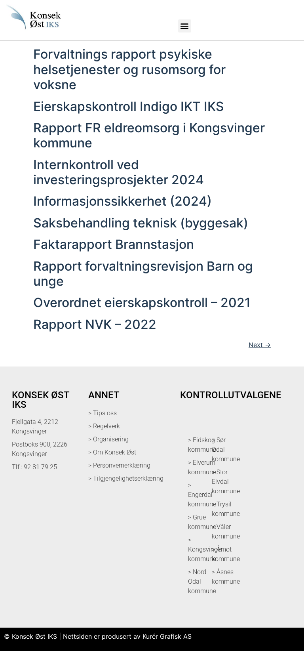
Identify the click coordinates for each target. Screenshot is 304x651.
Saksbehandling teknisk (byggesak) (140, 223)
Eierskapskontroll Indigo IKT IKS (128, 106)
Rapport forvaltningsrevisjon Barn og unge (143, 273)
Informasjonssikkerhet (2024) (122, 201)
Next (260, 345)
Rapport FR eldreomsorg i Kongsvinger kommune (149, 135)
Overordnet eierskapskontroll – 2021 (142, 302)
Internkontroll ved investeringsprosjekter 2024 (118, 172)
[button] (184, 25)
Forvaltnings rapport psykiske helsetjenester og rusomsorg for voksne (129, 69)
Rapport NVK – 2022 (94, 324)
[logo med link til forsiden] (32, 32)
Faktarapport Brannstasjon (113, 244)
